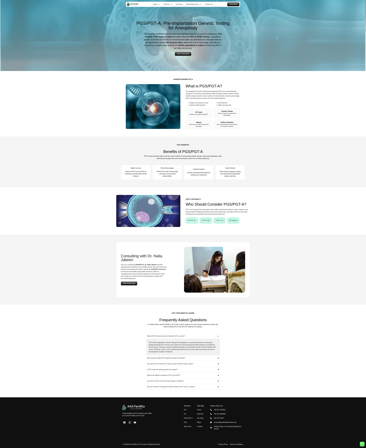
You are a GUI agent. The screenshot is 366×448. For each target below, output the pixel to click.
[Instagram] (129, 422)
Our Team (179, 4)
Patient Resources (192, 4)
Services (166, 4)
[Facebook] (124, 422)
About (155, 4)
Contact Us (208, 4)
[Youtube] (134, 422)
